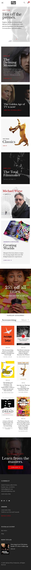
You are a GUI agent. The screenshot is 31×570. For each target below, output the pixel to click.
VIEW (4, 145)
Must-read (6, 138)
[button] (12, 110)
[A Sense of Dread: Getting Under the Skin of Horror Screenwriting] (7, 406)
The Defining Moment (10, 62)
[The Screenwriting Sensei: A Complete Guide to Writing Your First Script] (7, 335)
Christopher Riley (8, 392)
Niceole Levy (24, 431)
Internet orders (6, 515)
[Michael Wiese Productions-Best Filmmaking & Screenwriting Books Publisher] (13, 2)
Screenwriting (9, 320)
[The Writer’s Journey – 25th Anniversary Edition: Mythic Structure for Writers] (23, 335)
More (24, 320)
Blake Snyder (24, 392)
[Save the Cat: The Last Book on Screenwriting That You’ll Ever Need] (23, 370)
